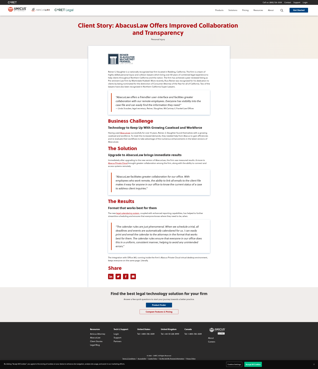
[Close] (314, 364)
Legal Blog (95, 344)
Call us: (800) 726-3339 (272, 2)
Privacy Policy (191, 358)
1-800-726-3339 (148, 333)
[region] (159, 364)
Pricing (245, 10)
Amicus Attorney (97, 333)
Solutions (232, 10)
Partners (117, 341)
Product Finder (159, 305)
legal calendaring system (127, 213)
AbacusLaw (125, 132)
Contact (287, 2)
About (271, 10)
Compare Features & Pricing (159, 311)
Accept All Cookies (253, 364)
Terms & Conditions (129, 358)
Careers (211, 341)
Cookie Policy (152, 358)
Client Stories (96, 341)
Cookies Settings (234, 364)
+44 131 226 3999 (171, 333)
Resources (258, 10)
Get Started (298, 10)
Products (219, 10)
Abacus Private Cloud (118, 163)
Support (296, 2)
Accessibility (142, 358)
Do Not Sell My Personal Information (171, 358)
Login (305, 2)
